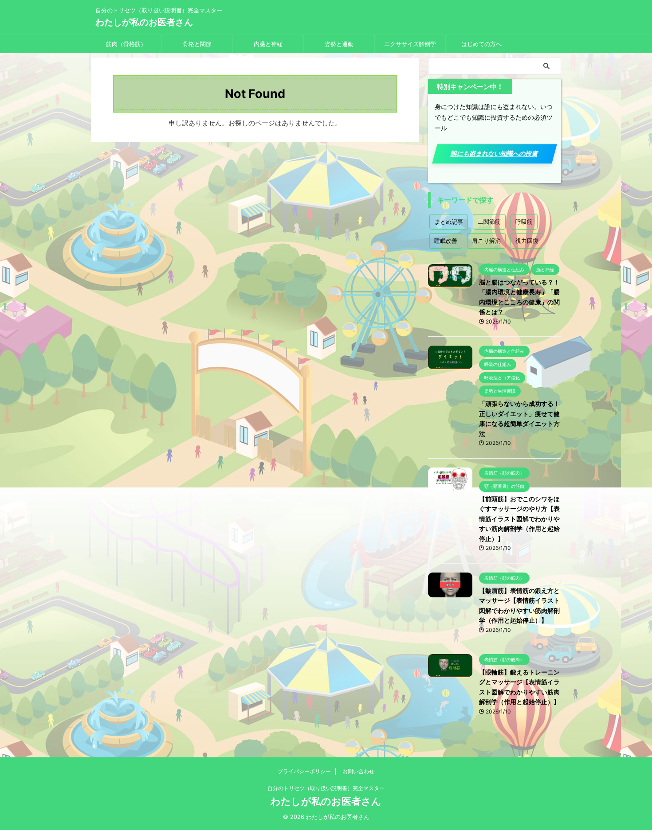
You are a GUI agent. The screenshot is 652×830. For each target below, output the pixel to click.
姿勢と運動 (339, 43)
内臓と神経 (268, 43)
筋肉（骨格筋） (126, 43)
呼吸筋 (524, 221)
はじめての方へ (481, 43)
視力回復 (526, 240)
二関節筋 (489, 221)
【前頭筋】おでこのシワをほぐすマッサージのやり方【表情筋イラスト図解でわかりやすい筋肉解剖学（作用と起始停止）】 (519, 518)
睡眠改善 (445, 240)
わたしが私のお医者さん (144, 22)
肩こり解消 (486, 240)
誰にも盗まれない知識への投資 (494, 153)
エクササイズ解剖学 (410, 43)
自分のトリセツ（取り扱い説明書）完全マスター (326, 788)
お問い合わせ (358, 771)
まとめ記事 (448, 221)
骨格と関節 (197, 43)
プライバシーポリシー (304, 771)
